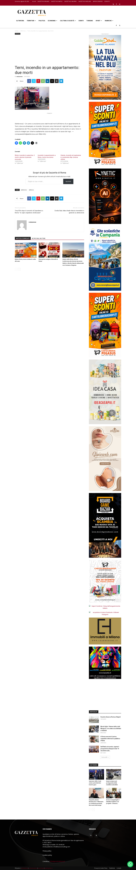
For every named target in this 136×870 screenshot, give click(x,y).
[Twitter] (119, 4)
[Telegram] (61, 81)
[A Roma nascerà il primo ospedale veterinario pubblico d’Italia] (94, 739)
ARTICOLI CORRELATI (22, 238)
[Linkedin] (47, 81)
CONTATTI (107, 1)
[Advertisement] (85, 12)
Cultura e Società (67, 21)
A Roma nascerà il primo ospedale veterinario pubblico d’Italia (110, 738)
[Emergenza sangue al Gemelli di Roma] (49, 250)
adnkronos (24, 190)
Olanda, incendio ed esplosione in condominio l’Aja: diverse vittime (71, 157)
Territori (30, 21)
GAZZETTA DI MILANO (43, 1)
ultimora (31, 190)
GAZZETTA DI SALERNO (70, 1)
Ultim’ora (20, 21)
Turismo (89, 21)
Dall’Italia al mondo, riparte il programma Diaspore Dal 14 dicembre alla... (109, 748)
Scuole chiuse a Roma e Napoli (110, 717)
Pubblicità (112, 868)
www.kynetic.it (48, 868)
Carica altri (104, 757)
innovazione (24, 868)
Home (16, 31)
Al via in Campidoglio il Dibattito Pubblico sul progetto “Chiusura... (112, 801)
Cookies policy (47, 855)
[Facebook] (116, 4)
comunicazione (33, 868)
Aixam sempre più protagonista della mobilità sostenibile (112, 782)
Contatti (119, 868)
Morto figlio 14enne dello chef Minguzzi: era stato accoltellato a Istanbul (110, 728)
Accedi (34, 1)
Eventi (81, 21)
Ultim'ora (22, 31)
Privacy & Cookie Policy (100, 868)
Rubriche (108, 21)
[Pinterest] (38, 81)
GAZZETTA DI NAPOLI (56, 1)
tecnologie (41, 868)
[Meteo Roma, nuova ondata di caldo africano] (26, 250)
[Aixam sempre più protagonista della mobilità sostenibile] (113, 774)
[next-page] (19, 269)
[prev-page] (16, 269)
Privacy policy (47, 851)
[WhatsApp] (43, 81)
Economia (52, 21)
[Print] (57, 81)
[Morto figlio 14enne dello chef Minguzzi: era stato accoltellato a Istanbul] (94, 729)
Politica (42, 21)
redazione (19, 76)
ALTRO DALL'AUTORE (38, 238)
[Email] (52, 81)
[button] (113, 4)
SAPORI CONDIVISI (97, 1)
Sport (98, 21)
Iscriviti (68, 181)
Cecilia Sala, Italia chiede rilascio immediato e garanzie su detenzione (69, 212)
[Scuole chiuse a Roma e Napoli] (94, 719)
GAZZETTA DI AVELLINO (84, 1)
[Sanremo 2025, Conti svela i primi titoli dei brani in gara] (96, 774)
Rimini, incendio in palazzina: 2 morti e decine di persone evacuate (25, 157)
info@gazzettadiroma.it (57, 861)
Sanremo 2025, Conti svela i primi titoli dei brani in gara (95, 782)
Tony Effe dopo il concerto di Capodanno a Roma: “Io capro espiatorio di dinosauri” (29, 212)
